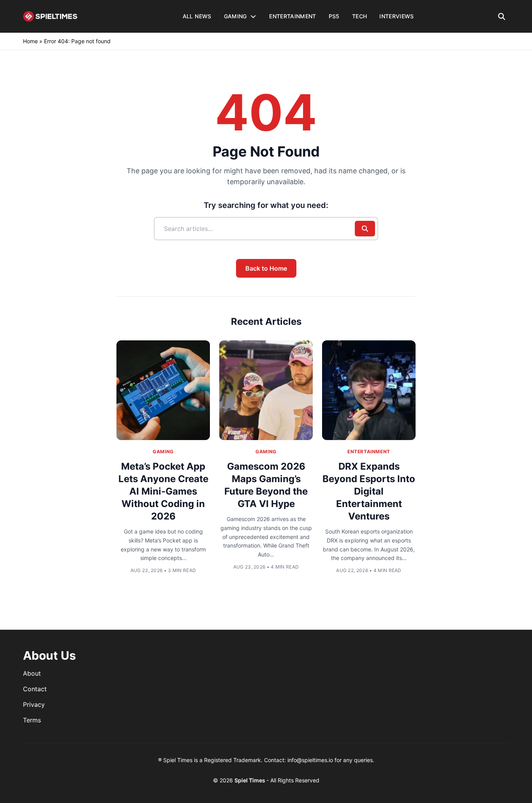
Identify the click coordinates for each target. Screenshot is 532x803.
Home (30, 41)
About (32, 673)
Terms (32, 720)
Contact (35, 689)
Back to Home (266, 268)
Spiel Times (250, 780)
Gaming (163, 451)
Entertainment (368, 451)
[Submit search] (365, 228)
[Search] (501, 16)
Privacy (34, 704)
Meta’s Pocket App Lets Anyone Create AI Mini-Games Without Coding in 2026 (163, 491)
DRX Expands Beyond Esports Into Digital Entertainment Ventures (368, 491)
